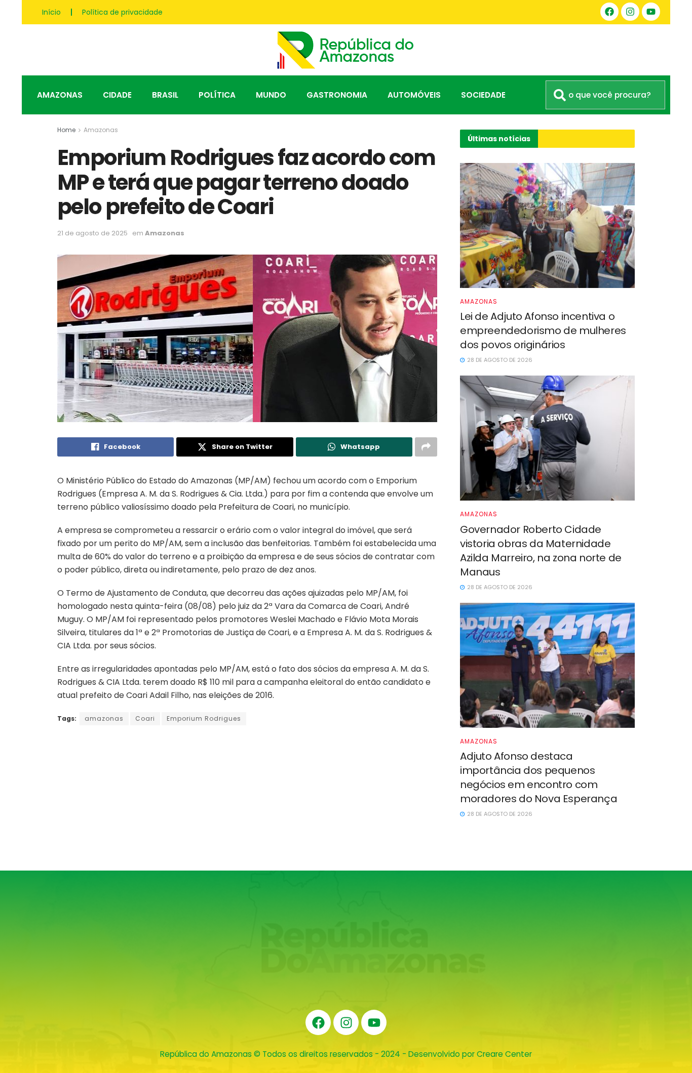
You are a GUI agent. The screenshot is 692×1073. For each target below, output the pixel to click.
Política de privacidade (122, 12)
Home (66, 130)
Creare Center (504, 1054)
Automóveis (414, 95)
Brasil (165, 95)
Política (217, 95)
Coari (145, 718)
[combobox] (605, 94)
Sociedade (483, 95)
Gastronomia (336, 95)
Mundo (271, 95)
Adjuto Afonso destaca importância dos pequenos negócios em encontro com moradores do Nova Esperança (538, 777)
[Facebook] (609, 12)
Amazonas (60, 95)
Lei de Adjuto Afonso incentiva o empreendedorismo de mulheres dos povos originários (543, 330)
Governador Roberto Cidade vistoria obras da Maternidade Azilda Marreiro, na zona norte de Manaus (541, 550)
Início (51, 12)
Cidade (117, 95)
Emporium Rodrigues (204, 718)
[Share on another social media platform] (426, 447)
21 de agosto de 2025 (92, 233)
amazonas (104, 718)
